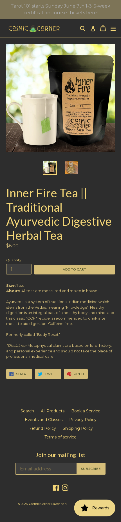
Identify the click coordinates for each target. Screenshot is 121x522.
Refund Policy (42, 428)
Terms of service (60, 437)
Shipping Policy (78, 428)
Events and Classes (43, 419)
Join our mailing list (60, 454)
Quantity (13, 260)
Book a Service (85, 411)
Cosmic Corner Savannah (48, 504)
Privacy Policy (83, 419)
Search (27, 411)
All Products (52, 411)
